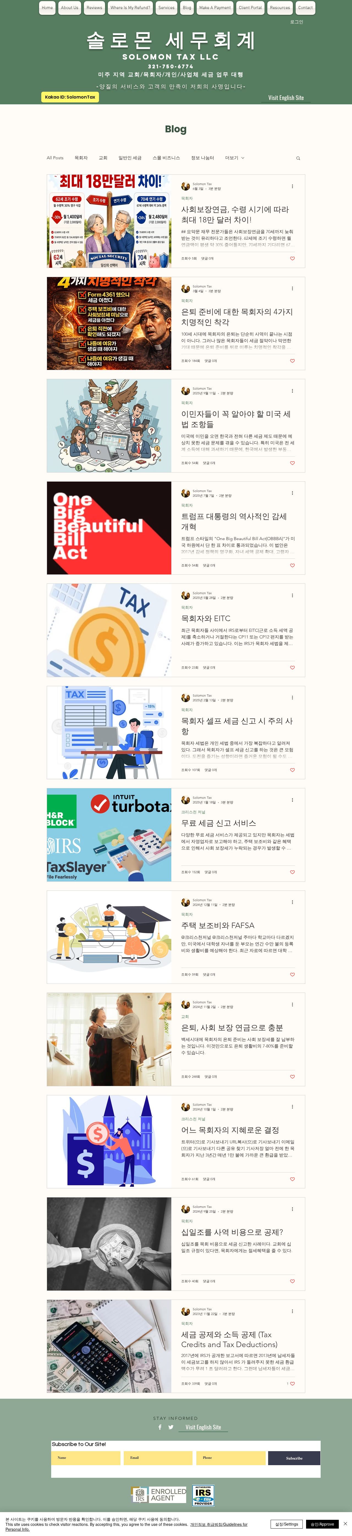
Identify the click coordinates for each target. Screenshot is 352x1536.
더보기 (231, 157)
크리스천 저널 (193, 812)
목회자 (81, 157)
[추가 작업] (294, 186)
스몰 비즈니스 (166, 157)
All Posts (55, 157)
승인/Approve (322, 1524)
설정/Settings (286, 1524)
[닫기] (345, 1524)
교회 (103, 157)
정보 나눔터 (202, 157)
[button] (298, 158)
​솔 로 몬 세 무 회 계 (171, 38)
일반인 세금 (130, 157)
